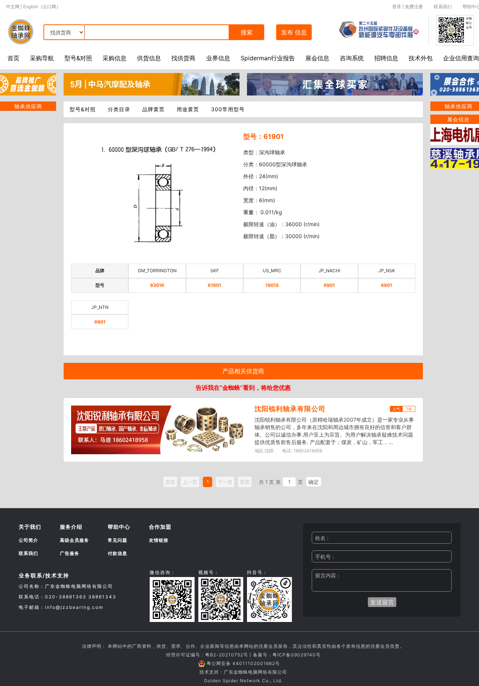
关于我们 (30, 526)
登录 (396, 6)
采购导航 (42, 58)
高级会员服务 (74, 540)
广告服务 (69, 553)
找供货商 (183, 58)
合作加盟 (160, 526)
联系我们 (443, 6)
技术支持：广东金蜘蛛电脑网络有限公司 (243, 672)
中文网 (12, 6)
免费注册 (414, 6)
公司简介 (28, 540)
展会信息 (317, 58)
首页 (13, 58)
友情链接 (158, 540)
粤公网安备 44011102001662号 (243, 663)
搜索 (247, 32)
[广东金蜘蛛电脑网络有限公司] (28, 83)
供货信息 (149, 58)
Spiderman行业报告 (268, 58)
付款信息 (117, 553)
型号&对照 (78, 58)
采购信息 (114, 58)
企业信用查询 (461, 58)
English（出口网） (42, 6)
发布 (294, 32)
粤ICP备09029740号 (296, 655)
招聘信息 (386, 58)
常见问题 (117, 540)
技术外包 (421, 58)
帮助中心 (119, 526)
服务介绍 (71, 526)
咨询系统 (352, 58)
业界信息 (218, 58)
